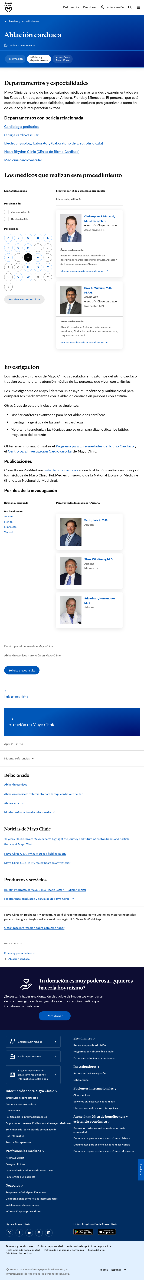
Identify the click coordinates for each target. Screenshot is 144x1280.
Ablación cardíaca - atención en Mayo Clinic (32, 655)
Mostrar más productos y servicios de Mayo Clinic (37, 898)
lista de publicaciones (61, 470)
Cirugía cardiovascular (21, 135)
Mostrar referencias (17, 758)
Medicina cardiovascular (23, 160)
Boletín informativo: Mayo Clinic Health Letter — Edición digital (45, 890)
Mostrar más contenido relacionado (27, 812)
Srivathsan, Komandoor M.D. (99, 600)
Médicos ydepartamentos (39, 59)
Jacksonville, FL (20, 212)
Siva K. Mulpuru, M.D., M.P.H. (98, 290)
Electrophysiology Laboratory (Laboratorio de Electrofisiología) (53, 143)
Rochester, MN (19, 219)
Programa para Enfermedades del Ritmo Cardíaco (95, 446)
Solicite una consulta (21, 670)
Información (15, 58)
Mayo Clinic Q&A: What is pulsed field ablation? (35, 853)
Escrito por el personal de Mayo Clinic (29, 646)
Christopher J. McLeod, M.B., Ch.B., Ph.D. (99, 218)
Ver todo (9, 532)
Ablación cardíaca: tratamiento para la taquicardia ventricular (43, 794)
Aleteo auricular (14, 803)
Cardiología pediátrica (21, 126)
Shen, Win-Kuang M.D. (98, 559)
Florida (8, 521)
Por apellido (11, 228)
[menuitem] (15, 59)
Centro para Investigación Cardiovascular (40, 451)
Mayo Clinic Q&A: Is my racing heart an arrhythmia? (37, 863)
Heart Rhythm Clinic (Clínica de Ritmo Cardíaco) (41, 151)
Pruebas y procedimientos (24, 21)
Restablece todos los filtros (24, 299)
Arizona (8, 516)
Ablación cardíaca (32, 34)
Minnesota (10, 526)
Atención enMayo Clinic (63, 59)
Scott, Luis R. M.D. (96, 520)
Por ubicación (12, 203)
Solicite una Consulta (22, 45)
